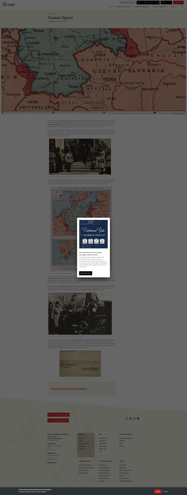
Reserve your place (86, 273)
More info (44, 491)
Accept (158, 491)
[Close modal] (108, 219)
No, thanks (165, 491)
